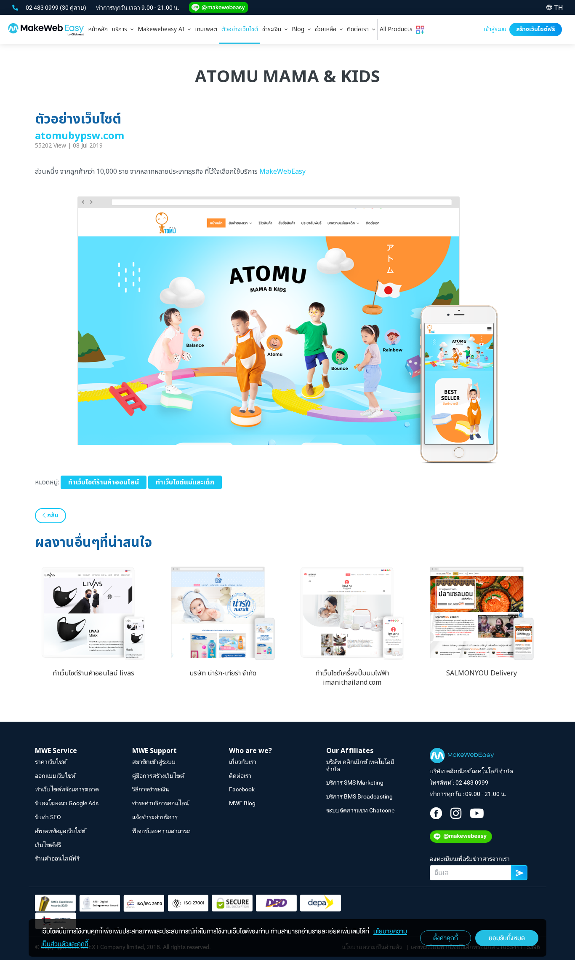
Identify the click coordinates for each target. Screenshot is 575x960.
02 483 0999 (43, 7)
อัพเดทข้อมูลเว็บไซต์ (60, 831)
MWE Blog (242, 803)
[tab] (123, 29)
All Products (398, 29)
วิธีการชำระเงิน (150, 789)
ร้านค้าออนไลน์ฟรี (57, 858)
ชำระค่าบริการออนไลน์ (160, 803)
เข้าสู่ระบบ (495, 29)
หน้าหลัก (98, 29)
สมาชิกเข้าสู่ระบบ (154, 761)
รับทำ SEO (48, 817)
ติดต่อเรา (359, 29)
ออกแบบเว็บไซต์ (55, 775)
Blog (300, 29)
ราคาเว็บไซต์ (51, 761)
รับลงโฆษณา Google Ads (66, 803)
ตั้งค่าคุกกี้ (445, 938)
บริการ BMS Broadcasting (359, 796)
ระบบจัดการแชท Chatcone (360, 810)
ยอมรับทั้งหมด (507, 938)
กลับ (52, 515)
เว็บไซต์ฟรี (48, 845)
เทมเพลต (206, 29)
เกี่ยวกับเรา (242, 761)
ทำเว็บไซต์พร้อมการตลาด (67, 789)
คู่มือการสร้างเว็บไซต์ (158, 775)
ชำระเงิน (273, 29)
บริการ (121, 29)
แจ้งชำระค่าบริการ (155, 817)
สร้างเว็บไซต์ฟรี (535, 29)
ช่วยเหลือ (327, 29)
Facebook (242, 789)
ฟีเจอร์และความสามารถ (161, 831)
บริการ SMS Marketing (354, 782)
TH (558, 7)
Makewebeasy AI (163, 29)
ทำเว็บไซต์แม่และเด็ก (185, 482)
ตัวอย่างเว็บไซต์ (239, 29)
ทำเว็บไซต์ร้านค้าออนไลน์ (103, 482)
